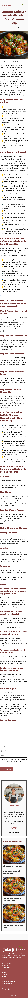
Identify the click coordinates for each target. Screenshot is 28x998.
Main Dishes (7, 963)
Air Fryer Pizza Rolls (12, 866)
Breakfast (6, 970)
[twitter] (6, 989)
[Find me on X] (15, 828)
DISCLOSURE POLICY (9, 983)
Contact (6, 976)
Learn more (14, 832)
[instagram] (3, 989)
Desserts (6, 968)
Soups (5, 972)
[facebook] (9, 989)
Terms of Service (9, 981)
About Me (14, 805)
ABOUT (5, 974)
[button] (23, 5)
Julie (18, 27)
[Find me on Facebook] (12, 828)
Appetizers (7, 965)
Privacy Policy (8, 979)
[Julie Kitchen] (6, 5)
